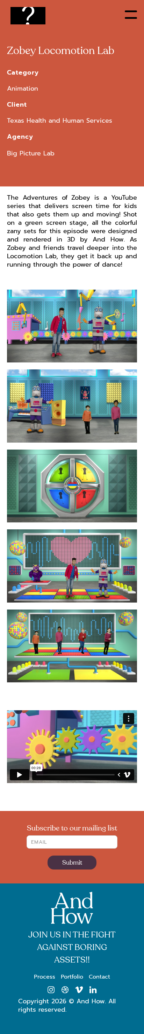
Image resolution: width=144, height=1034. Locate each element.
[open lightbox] (72, 329)
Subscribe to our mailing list (72, 828)
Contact (99, 977)
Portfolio (72, 977)
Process (44, 977)
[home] (29, 17)
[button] (130, 14)
